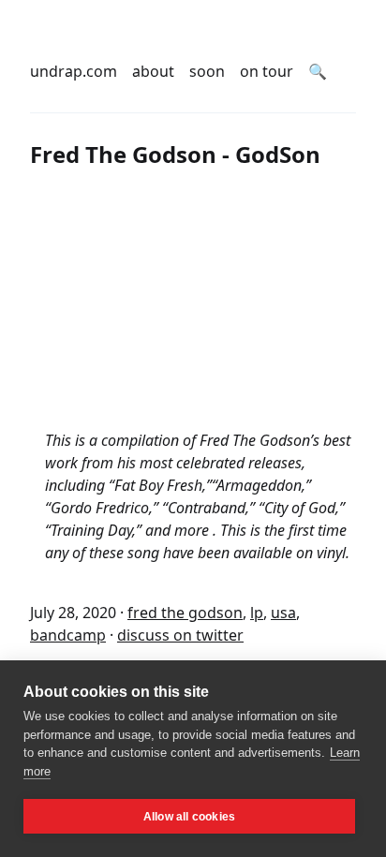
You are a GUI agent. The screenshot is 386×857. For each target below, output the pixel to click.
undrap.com (73, 71)
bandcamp (68, 635)
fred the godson (185, 612)
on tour (266, 71)
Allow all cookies (189, 816)
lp (256, 612)
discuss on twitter (180, 635)
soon (207, 71)
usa (283, 612)
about (153, 71)
